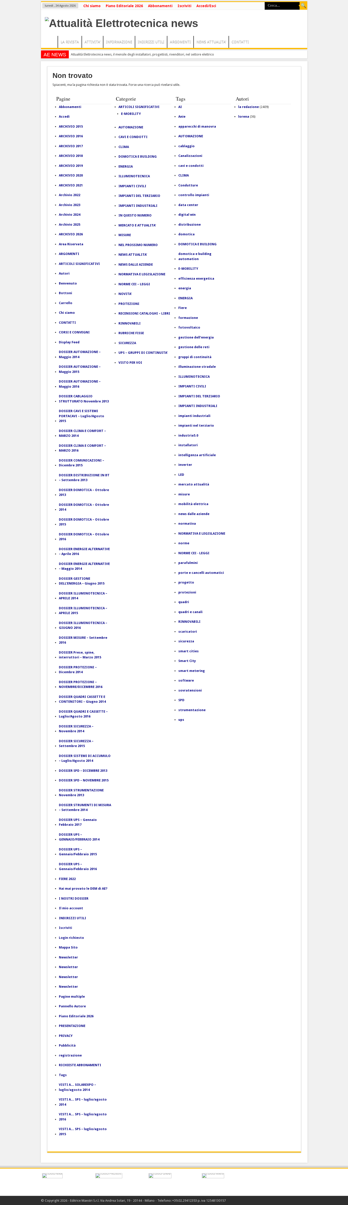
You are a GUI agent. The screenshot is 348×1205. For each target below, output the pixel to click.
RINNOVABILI (129, 323)
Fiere (182, 308)
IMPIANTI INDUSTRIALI (137, 206)
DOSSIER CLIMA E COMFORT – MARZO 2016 (82, 448)
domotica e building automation (194, 256)
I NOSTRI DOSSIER (73, 898)
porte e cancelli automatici (201, 573)
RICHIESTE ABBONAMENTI (80, 1065)
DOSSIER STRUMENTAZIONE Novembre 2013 (81, 792)
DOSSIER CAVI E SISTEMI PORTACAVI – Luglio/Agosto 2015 (81, 416)
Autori (64, 273)
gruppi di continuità (194, 357)
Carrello (65, 303)
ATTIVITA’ (92, 42)
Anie (181, 116)
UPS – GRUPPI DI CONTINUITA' (143, 353)
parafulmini (188, 563)
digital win (187, 214)
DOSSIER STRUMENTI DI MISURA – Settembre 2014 (85, 807)
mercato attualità (193, 484)
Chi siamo (92, 6)
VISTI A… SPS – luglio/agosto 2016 (83, 1116)
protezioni (187, 592)
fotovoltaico (189, 327)
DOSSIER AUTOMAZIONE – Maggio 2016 (80, 384)
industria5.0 (188, 435)
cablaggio (186, 146)
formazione (188, 318)
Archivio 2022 (69, 195)
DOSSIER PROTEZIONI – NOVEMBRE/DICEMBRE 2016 (80, 684)
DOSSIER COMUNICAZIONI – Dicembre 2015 (81, 462)
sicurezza (186, 641)
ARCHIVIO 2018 (71, 156)
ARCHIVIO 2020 (71, 175)
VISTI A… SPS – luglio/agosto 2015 (83, 1131)
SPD (181, 700)
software (186, 680)
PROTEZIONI (128, 304)
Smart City (187, 661)
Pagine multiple (72, 996)
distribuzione (189, 224)
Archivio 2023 (69, 205)
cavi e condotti (191, 166)
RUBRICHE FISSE (131, 333)
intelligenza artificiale (197, 455)
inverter (185, 465)
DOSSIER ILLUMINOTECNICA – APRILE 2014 (83, 595)
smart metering (191, 671)
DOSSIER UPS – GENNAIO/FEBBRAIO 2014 (79, 837)
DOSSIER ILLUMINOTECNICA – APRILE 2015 (83, 610)
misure (184, 494)
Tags (63, 1075)
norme (183, 543)
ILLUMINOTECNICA (134, 176)
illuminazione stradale (197, 367)
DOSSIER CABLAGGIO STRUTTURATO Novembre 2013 (84, 398)
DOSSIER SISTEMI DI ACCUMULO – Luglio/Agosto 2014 (85, 758)
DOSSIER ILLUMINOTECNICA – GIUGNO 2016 (83, 625)
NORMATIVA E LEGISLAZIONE (141, 274)
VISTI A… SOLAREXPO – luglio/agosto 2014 (77, 1087)
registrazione (70, 1055)
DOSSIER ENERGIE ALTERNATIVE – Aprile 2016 (84, 551)
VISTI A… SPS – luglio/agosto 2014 (83, 1102)
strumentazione (192, 710)
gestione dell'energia (196, 337)
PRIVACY (66, 1036)
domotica (186, 234)
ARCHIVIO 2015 (71, 126)
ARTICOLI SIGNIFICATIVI (79, 264)
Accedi (64, 116)
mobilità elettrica (193, 504)
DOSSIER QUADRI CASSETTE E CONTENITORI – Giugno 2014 (82, 699)
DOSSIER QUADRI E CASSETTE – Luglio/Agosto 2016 (83, 714)
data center (188, 205)
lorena (243, 116)
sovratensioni (190, 690)
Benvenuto (68, 283)
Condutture (188, 185)
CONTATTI (240, 42)
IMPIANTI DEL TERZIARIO (139, 196)
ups (181, 720)
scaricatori (187, 631)
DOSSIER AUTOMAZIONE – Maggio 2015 (80, 369)
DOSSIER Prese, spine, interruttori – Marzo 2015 (80, 655)
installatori (188, 445)
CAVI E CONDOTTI (133, 137)
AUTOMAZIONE (130, 127)
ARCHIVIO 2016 (71, 136)
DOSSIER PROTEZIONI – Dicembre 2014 (78, 669)
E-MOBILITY (131, 114)
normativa (187, 523)
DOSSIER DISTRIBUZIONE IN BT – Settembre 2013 (84, 477)
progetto (186, 582)
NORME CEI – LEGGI (134, 284)
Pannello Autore (72, 1006)
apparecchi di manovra (197, 126)
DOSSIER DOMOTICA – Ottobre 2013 (84, 492)
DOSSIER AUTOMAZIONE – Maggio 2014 (80, 354)
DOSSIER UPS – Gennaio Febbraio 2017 (78, 822)
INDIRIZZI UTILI (151, 42)
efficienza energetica (196, 278)
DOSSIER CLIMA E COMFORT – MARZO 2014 (82, 433)
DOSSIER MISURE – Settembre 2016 (83, 640)
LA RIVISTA (70, 42)
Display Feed (69, 342)
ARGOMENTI (180, 42)
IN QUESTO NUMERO (135, 215)
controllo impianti (193, 195)
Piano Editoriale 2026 (124, 6)
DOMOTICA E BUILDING (137, 156)
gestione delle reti (193, 347)
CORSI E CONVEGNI (74, 332)
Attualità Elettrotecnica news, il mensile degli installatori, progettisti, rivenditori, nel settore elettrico (142, 54)
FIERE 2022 (67, 879)
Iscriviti (184, 6)
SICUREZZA (127, 343)
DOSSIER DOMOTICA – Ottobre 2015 (84, 522)
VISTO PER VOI (130, 362)
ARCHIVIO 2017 (71, 146)
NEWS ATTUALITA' (132, 254)
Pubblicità (67, 1045)
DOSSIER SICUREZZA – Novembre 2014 (76, 728)
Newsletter (68, 957)
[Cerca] (303, 6)
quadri (183, 602)
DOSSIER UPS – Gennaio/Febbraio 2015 (78, 851)
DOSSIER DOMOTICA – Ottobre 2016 (84, 536)
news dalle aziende (193, 514)
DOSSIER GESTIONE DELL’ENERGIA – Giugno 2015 (81, 581)
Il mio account (71, 908)
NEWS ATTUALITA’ (211, 42)
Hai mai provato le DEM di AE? (83, 888)
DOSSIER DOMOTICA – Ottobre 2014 (84, 507)
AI (180, 107)
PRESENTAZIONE (72, 1026)
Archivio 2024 (69, 214)
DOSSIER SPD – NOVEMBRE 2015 (84, 780)
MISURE (124, 235)
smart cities (188, 651)
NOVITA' (125, 294)
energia (184, 288)
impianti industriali (194, 416)
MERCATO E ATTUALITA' (137, 225)
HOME (51, 42)
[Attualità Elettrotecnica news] (121, 23)
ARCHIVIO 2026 (71, 234)
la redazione (248, 107)
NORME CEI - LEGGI (193, 553)
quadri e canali (190, 612)
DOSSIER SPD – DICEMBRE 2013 (83, 771)
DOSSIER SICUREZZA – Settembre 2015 (76, 743)
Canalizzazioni (190, 156)
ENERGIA (125, 166)
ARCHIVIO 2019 (71, 166)
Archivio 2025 (69, 224)
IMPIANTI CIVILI (132, 186)
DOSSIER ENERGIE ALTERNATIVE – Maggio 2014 (84, 566)
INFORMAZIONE (119, 42)
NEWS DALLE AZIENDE (135, 264)
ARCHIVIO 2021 (71, 185)
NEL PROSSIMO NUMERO (138, 245)
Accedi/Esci (206, 6)
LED (181, 475)
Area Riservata (71, 244)
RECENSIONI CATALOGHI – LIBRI (144, 313)
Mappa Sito (68, 947)
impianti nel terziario (196, 425)
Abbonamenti (160, 6)
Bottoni (65, 293)
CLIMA (123, 147)
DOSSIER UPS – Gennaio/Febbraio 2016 (78, 866)
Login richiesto (71, 938)
